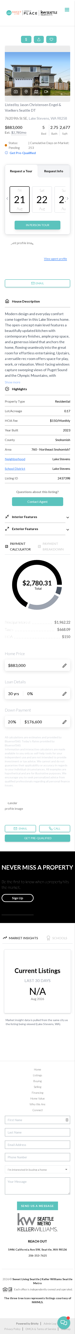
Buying (37, 1081)
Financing (37, 1092)
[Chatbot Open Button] (63, 1322)
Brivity (35, 1323)
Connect (37, 1110)
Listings (37, 1075)
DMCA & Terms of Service (41, 1329)
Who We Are (37, 1104)
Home (37, 1069)
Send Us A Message (37, 1206)
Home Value (37, 1098)
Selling (37, 1086)
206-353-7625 (37, 1255)
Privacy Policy (12, 1329)
